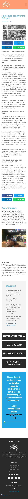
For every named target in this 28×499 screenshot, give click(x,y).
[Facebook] (19, 478)
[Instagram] (9, 478)
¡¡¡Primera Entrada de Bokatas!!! (12, 211)
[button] (26, 4)
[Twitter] (16, 478)
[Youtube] (12, 478)
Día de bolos (5, 262)
